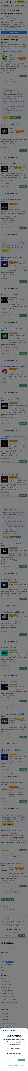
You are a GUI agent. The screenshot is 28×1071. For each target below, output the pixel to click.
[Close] (26, 1030)
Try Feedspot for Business (12, 1065)
